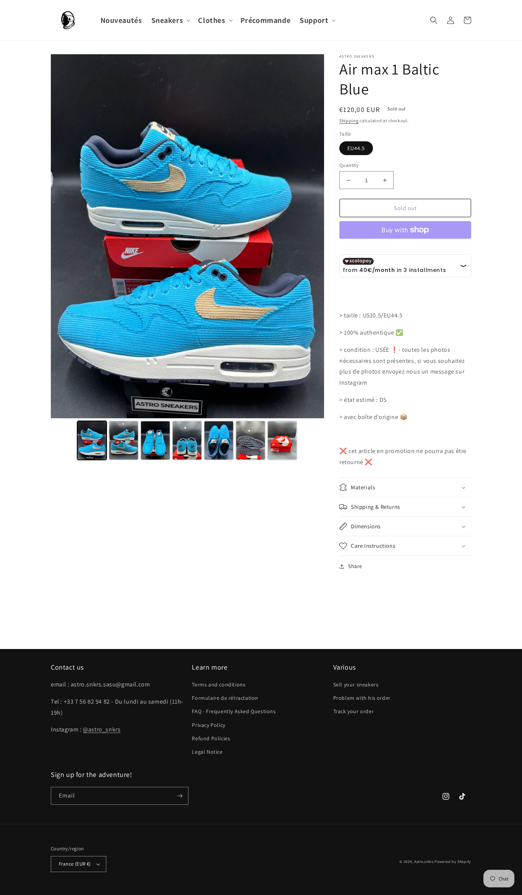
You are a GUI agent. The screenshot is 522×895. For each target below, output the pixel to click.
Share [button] (355, 566)
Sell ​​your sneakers (356, 684)
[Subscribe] (179, 796)
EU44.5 (356, 148)
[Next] (313, 236)
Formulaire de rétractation (225, 697)
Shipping (349, 120)
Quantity (348, 165)
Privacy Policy (208, 725)
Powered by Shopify (452, 861)
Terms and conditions (218, 684)
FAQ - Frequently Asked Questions (234, 711)
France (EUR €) (75, 864)
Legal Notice (207, 751)
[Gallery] (187, 258)
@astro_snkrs (101, 729)
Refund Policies (211, 738)
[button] (170, 20)
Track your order (353, 711)
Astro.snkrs (424, 861)
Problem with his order (362, 697)
